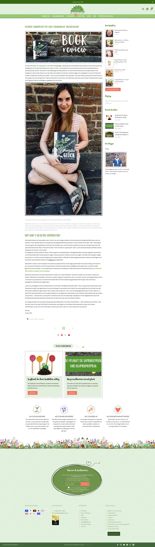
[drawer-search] (143, 9)
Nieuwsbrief (84, 520)
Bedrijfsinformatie (113, 526)
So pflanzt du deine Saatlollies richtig (43, 379)
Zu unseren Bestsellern (113, 89)
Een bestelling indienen (114, 522)
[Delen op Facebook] (58, 335)
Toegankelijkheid (112, 515)
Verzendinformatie (113, 529)
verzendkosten (87, 544)
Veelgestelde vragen (60, 511)
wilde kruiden (54, 68)
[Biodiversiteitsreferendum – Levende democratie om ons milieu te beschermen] (72, 328)
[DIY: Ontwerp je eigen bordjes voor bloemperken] (54, 328)
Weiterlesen (33, 393)
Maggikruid (51, 260)
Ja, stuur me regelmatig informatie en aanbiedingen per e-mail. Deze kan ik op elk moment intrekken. (77, 489)
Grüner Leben (33, 319)
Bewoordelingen (86, 513)
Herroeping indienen (113, 534)
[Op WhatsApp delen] (65, 335)
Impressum (111, 520)
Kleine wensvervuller (120, 69)
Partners (83, 526)
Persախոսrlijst (85, 522)
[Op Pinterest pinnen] (62, 335)
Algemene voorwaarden (115, 511)
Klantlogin (84, 511)
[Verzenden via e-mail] (69, 335)
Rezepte (41, 319)
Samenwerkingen (86, 524)
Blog (82, 515)
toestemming (83, 489)
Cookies (110, 517)
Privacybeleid (112, 513)
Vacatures (84, 517)
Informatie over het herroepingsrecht (119, 524)
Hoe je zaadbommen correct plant (81, 379)
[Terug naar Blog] (63, 328)
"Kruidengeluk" (41, 66)
